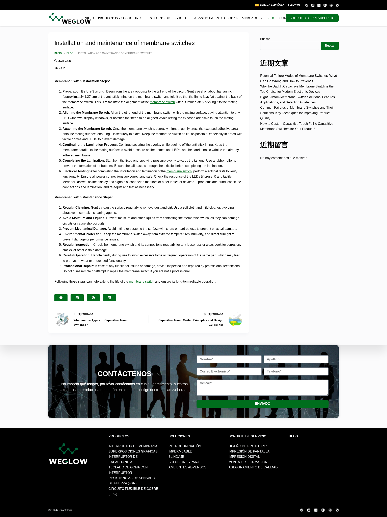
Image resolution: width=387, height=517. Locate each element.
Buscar (265, 39)
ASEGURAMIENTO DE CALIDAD (253, 467)
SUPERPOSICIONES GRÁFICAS (133, 451)
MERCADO (250, 18)
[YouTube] (325, 5)
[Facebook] (306, 5)
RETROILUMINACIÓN (185, 446)
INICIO (88, 18)
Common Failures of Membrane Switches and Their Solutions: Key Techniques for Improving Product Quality (297, 113)
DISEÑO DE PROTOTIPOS (248, 446)
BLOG (270, 18)
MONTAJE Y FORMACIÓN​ (248, 462)
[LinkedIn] (318, 5)
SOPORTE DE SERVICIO (168, 18)
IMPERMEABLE (180, 451)
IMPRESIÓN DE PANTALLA (249, 451)
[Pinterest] (331, 5)
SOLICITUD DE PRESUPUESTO (312, 18)
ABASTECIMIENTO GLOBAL (216, 18)
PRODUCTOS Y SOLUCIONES (120, 18)
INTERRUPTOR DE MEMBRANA (132, 446)
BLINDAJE (176, 456)
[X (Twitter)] (312, 5)
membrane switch (162, 102)
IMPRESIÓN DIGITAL (244, 456)
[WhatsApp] (337, 5)
